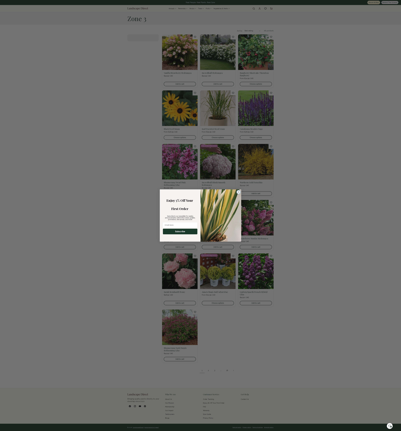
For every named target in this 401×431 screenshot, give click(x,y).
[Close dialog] (238, 192)
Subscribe (180, 231)
